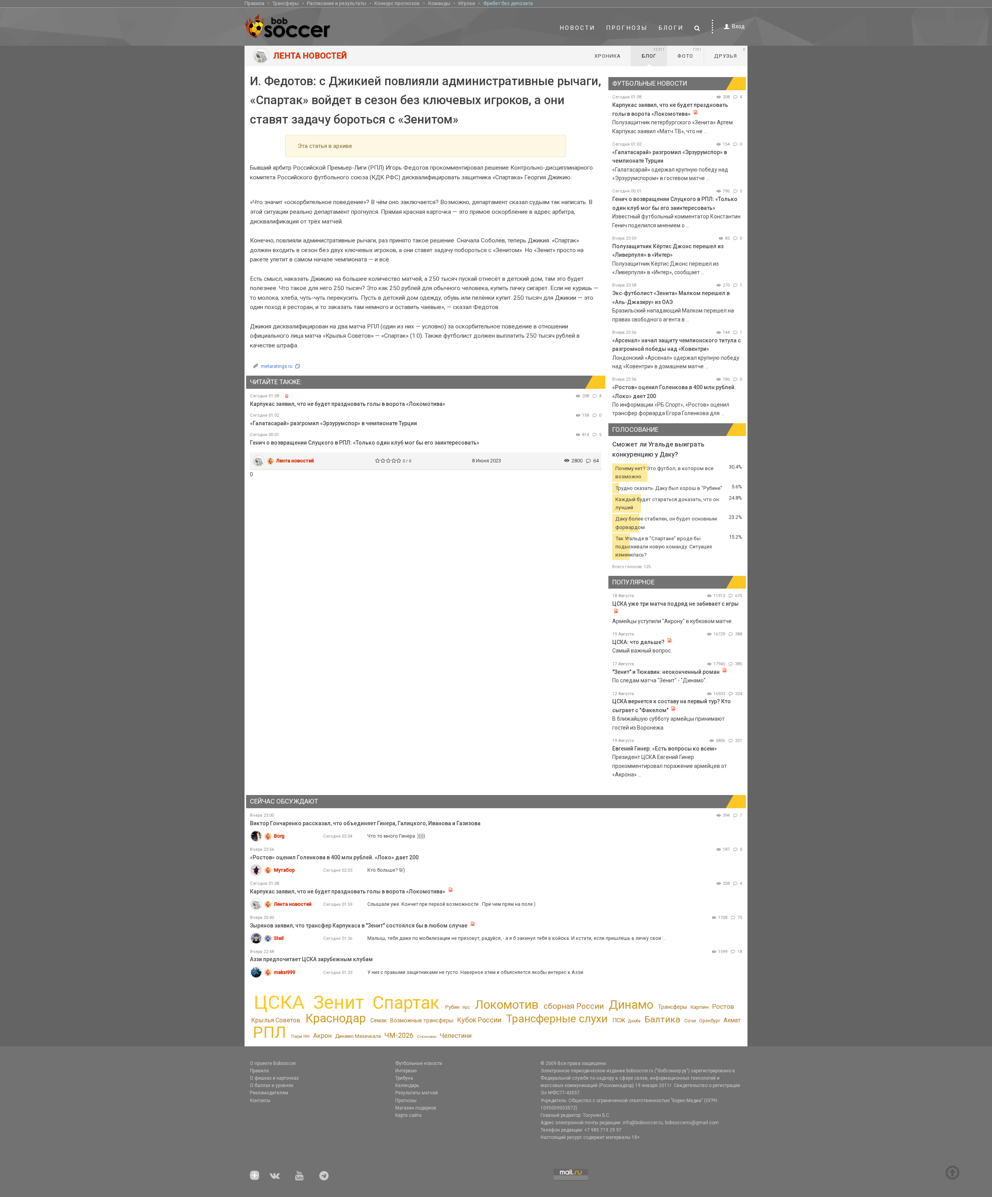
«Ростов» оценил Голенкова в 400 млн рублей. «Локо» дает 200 (334, 857)
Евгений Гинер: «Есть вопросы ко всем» (664, 748)
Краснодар (335, 1018)
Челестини (456, 1035)
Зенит (338, 1002)
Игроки (466, 3)
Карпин (700, 1007)
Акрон (322, 1035)
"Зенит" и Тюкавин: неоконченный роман (666, 672)
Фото (689, 53)
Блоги (671, 27)
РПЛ (269, 1032)
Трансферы (285, 3)
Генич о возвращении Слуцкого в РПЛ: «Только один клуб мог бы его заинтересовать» (364, 443)
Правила (254, 3)
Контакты (260, 1100)
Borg (279, 836)
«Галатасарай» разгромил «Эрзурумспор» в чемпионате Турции (333, 423)
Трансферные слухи (557, 1018)
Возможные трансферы (421, 1020)
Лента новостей (295, 461)
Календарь (407, 1085)
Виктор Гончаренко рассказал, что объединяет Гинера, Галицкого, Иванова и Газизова (365, 823)
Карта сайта (408, 1115)
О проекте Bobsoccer (273, 1063)
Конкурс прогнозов (397, 3)
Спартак (405, 1003)
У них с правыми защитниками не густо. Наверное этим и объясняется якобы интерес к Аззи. (475, 972)
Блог (653, 53)
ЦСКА (279, 1002)
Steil (279, 938)
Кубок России (479, 1020)
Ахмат (732, 1020)
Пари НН (300, 1036)
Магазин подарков (415, 1108)
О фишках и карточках (274, 1078)
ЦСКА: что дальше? (638, 642)
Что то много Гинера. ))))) (396, 836)
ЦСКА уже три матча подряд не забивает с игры (675, 604)
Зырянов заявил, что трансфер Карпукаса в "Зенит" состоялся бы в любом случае (358, 925)
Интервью (406, 1070)
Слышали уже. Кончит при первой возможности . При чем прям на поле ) (451, 904)
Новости (577, 27)
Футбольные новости (418, 1063)
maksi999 (284, 972)
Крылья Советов (275, 1020)
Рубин (452, 1007)
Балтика (662, 1019)
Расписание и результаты (336, 3)
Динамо (631, 1005)
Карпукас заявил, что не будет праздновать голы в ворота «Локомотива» (347, 404)
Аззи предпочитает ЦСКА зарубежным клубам (311, 959)
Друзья (730, 53)
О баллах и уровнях (271, 1085)
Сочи (690, 1021)
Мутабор (284, 870)
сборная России (574, 1006)
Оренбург (709, 1021)
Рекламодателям (269, 1093)
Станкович (427, 1036)
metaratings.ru (277, 366)
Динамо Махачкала (358, 1036)
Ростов (723, 1006)
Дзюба (634, 1021)
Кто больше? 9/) (386, 870)
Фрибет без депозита (508, 3)
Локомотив (507, 1004)
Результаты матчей (416, 1093)
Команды (439, 3)
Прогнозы (627, 27)
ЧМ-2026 (398, 1035)
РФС (466, 1007)
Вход (738, 26)
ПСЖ (618, 1020)
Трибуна (404, 1078)
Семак (378, 1020)
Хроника (607, 56)
